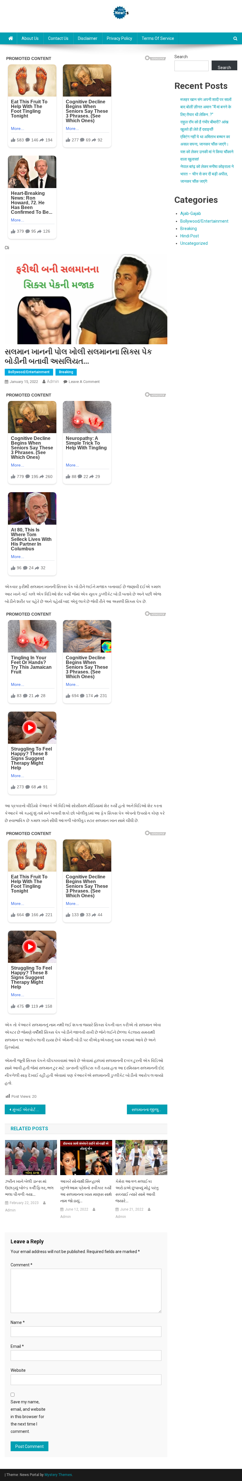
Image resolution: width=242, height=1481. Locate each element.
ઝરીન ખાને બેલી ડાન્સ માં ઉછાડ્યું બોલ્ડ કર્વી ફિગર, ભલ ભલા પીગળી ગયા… (29, 1188)
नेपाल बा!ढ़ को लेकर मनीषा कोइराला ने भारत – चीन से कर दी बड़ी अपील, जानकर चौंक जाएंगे (207, 174)
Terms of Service (158, 38)
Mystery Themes (58, 1475)
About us (30, 38)
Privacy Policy (119, 38)
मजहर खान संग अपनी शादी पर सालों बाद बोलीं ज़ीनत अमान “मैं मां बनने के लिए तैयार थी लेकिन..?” (205, 107)
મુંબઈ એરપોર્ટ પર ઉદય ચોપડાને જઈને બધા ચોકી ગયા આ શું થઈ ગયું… (28, 1109)
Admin (53, 381)
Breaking (66, 372)
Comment (21, 1265)
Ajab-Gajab (190, 213)
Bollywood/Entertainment (29, 372)
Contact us (58, 38)
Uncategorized (194, 243)
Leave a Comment (84, 381)
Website (18, 1370)
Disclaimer (87, 38)
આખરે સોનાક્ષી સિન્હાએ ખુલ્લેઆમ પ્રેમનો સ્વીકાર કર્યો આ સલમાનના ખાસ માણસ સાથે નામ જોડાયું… (86, 1191)
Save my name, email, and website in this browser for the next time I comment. (28, 1417)
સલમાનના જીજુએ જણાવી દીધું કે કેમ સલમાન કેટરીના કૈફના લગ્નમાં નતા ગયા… (150, 1109)
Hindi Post (189, 236)
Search (181, 56)
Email (17, 1346)
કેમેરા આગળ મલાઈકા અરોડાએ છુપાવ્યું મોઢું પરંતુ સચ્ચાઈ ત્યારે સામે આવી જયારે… (136, 1191)
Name (18, 1322)
